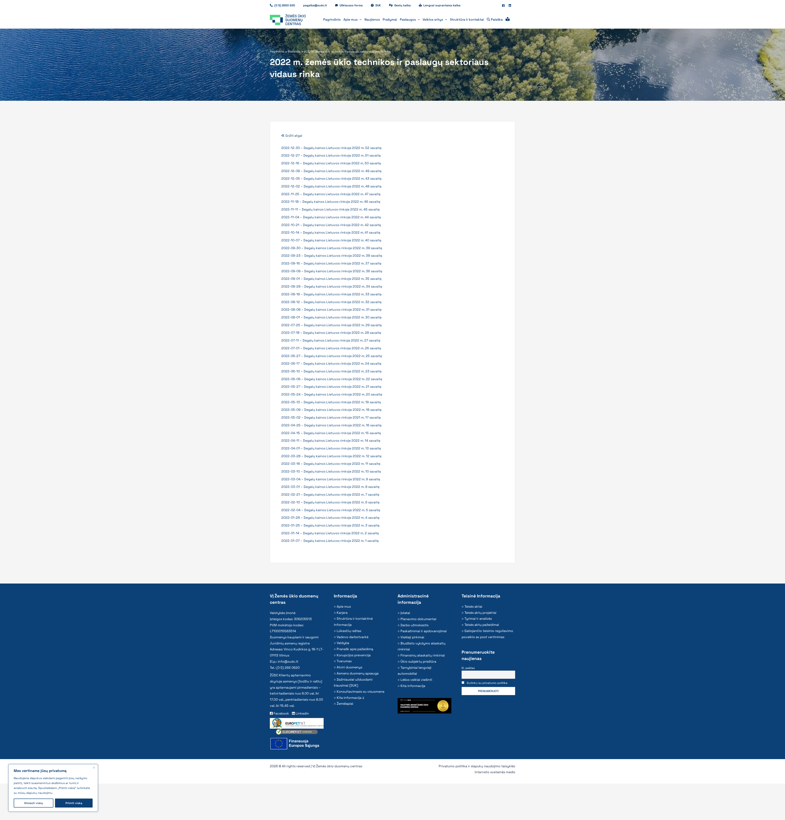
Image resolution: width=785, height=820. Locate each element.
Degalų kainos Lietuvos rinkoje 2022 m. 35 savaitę (342, 279)
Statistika (294, 51)
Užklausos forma (353, 5)
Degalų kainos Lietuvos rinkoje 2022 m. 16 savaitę (342, 425)
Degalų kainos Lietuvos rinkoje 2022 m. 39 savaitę (342, 248)
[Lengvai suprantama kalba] (507, 20)
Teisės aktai (473, 606)
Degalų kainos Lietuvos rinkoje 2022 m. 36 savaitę (343, 271)
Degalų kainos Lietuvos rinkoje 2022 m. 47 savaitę (341, 194)
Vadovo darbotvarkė (352, 637)
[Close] (93, 767)
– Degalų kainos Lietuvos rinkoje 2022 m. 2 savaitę (339, 533)
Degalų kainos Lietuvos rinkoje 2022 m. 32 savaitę (342, 302)
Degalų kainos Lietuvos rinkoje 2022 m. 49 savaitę (342, 171)
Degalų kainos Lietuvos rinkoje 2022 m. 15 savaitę (342, 433)
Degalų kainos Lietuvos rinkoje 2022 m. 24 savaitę (342, 363)
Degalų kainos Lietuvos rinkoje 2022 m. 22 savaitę (343, 379)
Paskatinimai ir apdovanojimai (423, 631)
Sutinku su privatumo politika (487, 683)
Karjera (342, 613)
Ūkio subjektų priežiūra (418, 661)
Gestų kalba (404, 5)
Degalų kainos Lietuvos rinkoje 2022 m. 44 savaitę (342, 217)
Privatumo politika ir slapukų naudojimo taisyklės (477, 766)
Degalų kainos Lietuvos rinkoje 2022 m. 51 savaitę (342, 155)
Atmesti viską (33, 803)
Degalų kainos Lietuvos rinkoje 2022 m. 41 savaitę (341, 232)
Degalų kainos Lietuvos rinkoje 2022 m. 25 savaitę (342, 356)
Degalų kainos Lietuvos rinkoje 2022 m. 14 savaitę (341, 440)
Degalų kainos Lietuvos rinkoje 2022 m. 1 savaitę (341, 541)
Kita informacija (412, 686)
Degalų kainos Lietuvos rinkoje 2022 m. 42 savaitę (342, 225)
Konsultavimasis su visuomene (360, 691)
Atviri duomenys (349, 667)
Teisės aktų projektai (480, 613)
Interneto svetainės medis (495, 772)
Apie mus (344, 606)
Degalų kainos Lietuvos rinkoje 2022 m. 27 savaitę (341, 340)
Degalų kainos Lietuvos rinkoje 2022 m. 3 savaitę (341, 525)
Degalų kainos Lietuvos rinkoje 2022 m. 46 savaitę (341, 201)
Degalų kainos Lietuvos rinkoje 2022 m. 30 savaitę (342, 317)
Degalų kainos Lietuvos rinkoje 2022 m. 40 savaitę (342, 240)
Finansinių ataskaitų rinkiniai (422, 655)
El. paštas (468, 668)
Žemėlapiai (345, 703)
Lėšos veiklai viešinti (416, 680)
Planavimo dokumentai (418, 619)
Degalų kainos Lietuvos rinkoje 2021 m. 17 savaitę (342, 417)
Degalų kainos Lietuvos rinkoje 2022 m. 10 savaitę (342, 471)
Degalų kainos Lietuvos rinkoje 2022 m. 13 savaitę (342, 448)
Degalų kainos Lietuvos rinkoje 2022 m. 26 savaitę (341, 348)
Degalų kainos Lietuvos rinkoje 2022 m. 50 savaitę (342, 163)
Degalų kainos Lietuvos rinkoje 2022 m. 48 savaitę (342, 186)
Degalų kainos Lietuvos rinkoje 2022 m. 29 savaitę (343, 325)
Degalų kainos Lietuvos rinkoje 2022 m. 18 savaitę (342, 410)
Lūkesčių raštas (349, 631)
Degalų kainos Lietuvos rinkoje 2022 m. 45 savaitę (340, 209)
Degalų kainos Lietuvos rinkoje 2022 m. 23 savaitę (342, 371)
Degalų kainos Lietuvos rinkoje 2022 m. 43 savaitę (342, 178)
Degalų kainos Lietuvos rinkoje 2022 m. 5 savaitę (342, 510)
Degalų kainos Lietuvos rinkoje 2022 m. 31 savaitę (342, 309)
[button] (360, 19)
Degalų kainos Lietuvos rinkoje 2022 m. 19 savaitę (342, 402)
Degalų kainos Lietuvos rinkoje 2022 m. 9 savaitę (341, 479)
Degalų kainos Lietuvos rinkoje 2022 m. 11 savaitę (341, 464)
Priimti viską (73, 803)
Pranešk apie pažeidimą (355, 649)
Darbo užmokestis (414, 625)
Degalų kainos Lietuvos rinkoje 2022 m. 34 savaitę (343, 286)
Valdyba (343, 643)
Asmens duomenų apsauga (358, 673)
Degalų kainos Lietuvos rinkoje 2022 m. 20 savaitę (343, 394)
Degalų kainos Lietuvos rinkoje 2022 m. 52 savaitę (342, 148)
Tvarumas (344, 661)
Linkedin (302, 713)
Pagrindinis (277, 51)
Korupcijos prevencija (354, 655)
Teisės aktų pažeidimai (481, 625)
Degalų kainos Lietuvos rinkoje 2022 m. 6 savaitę (341, 502)
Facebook (281, 713)
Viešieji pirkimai (412, 637)
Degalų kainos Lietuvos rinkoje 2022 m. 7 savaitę (341, 494)
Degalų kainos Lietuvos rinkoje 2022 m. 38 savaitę (343, 255)
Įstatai (405, 613)
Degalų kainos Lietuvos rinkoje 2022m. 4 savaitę (341, 517)
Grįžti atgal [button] (293, 135)
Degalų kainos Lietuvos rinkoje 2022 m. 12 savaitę (342, 456)
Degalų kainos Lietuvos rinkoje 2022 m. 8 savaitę (341, 487)
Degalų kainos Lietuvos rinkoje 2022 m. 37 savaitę (342, 263)
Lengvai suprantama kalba (441, 5)
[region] (53, 788)
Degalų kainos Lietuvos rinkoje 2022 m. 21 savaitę (342, 386)
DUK (380, 5)
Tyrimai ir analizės (478, 618)
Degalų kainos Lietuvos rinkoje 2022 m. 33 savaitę (342, 294)
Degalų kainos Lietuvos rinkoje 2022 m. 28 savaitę (342, 332)
